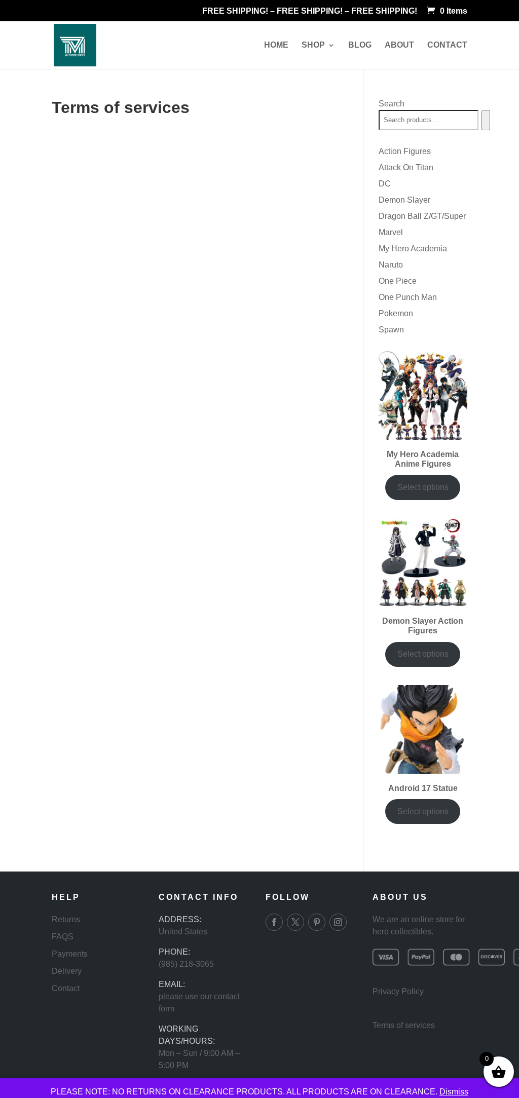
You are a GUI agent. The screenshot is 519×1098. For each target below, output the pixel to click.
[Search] (485, 120)
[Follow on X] (295, 922)
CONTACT (447, 45)
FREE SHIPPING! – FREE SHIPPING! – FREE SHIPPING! (309, 11)
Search (391, 103)
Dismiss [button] (453, 1091)
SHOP (313, 45)
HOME (276, 45)
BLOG (360, 45)
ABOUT (399, 45)
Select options (423, 487)
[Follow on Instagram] (338, 922)
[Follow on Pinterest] (316, 922)
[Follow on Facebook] (274, 922)
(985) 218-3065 (186, 964)
